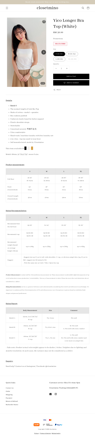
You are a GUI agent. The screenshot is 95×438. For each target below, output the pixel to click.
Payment (9, 398)
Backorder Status (12, 405)
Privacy (36, 433)
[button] (7, 8)
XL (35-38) (72, 59)
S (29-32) (59, 54)
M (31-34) (72, 54)
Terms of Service (45, 433)
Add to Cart (71, 76)
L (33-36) (59, 59)
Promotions (58, 39)
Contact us (10, 388)
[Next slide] (43, 52)
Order (8, 391)
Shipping (9, 395)
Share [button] (59, 90)
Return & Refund (12, 401)
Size (54, 49)
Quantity (56, 64)
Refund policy (56, 433)
